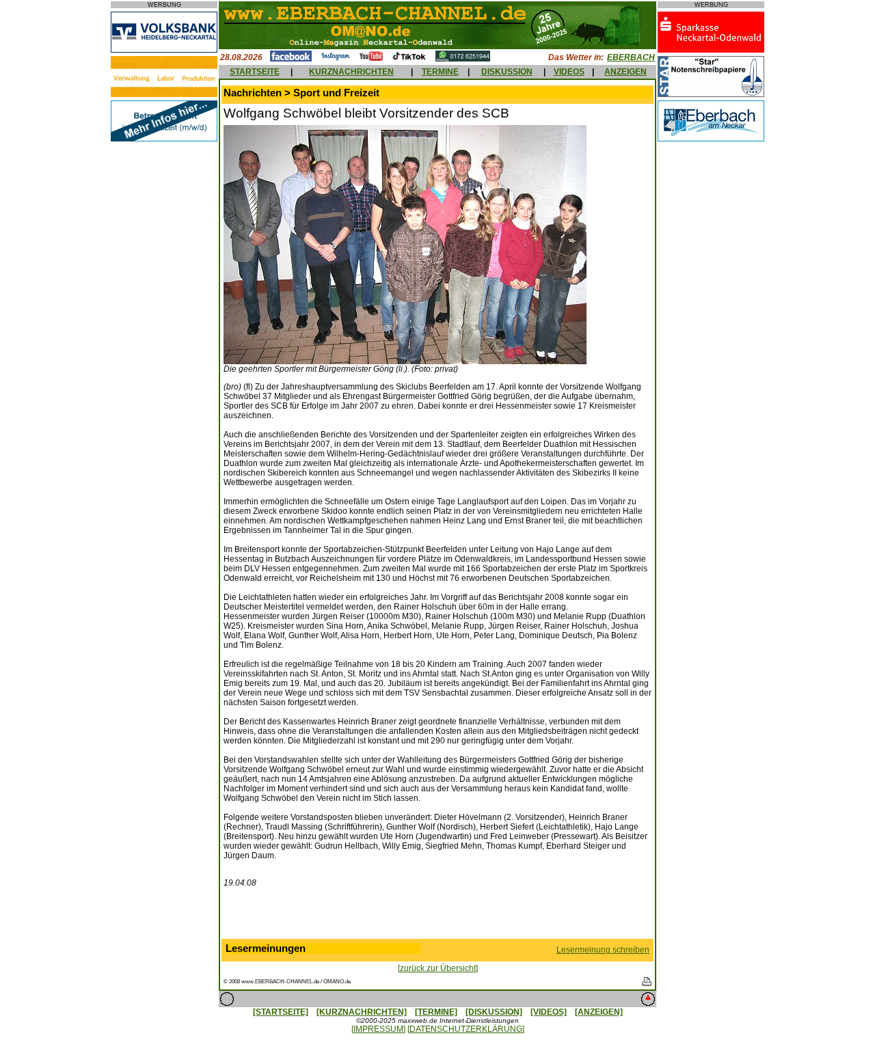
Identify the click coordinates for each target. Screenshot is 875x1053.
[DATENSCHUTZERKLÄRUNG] (465, 1029)
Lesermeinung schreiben (602, 950)
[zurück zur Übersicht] (438, 968)
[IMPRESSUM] (378, 1029)
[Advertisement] (437, 916)
